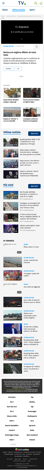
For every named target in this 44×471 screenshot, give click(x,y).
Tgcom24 (32, 426)
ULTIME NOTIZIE (11, 16)
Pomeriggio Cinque (12, 435)
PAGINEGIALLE (18, 452)
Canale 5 (12, 430)
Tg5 (32, 407)
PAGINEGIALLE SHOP (29, 452)
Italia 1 (11, 440)
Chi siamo (10, 459)
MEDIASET (8, 68)
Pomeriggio (32, 411)
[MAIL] (41, 3)
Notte (32, 430)
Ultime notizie (18, 10)
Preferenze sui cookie (20, 461)
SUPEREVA (26, 456)
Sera (32, 421)
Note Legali (18, 459)
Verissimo (11, 397)
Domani (32, 440)
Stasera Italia (12, 416)
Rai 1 (12, 402)
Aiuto (29, 461)
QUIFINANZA (36, 454)
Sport (32, 10)
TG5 (18, 68)
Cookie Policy (33, 459)
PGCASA (38, 452)
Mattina (32, 402)
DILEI (23, 454)
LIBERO (5, 452)
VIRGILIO (10, 452)
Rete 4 (12, 421)
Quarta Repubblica (12, 426)
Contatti (13, 444)
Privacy (25, 459)
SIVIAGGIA (29, 454)
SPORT (26, 244)
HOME (3, 16)
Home (5, 10)
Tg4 (32, 397)
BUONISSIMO (18, 456)
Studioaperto (32, 416)
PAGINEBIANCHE (9, 454)
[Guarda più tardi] (36, 47)
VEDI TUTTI (34, 133)
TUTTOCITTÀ (17, 454)
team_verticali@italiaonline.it (15, 389)
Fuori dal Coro (12, 407)
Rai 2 (12, 411)
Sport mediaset (32, 435)
